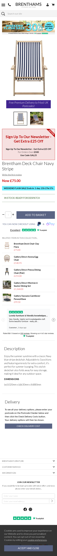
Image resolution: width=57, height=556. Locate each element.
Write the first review (12, 174)
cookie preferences (37, 540)
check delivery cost (28, 426)
